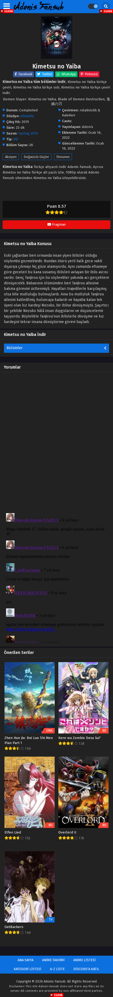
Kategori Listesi (27, 969)
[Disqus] (56, 442)
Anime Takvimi (53, 960)
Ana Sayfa (25, 960)
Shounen (63, 157)
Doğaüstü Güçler (36, 157)
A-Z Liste (57, 969)
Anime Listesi (84, 960)
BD (15, 139)
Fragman (58, 224)
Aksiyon (11, 157)
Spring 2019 (28, 133)
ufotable (27, 116)
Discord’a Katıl (86, 969)
